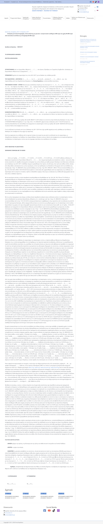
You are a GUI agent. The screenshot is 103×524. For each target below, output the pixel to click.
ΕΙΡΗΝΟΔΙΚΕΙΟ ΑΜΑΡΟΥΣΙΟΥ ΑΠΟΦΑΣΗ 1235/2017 (65, 497)
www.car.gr (31, 367)
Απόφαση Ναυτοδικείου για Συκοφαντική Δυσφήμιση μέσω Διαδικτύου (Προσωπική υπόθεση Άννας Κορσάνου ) (88, 40)
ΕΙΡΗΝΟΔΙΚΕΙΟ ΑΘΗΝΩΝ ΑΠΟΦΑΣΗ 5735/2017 (29, 497)
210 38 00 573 (82, 10)
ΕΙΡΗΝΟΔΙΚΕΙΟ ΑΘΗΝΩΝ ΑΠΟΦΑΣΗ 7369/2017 (47, 497)
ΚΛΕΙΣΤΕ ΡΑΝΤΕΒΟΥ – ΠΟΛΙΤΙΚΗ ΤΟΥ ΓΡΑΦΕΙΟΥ (45, 11)
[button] (29, 18)
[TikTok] (96, 2)
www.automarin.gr (45, 367)
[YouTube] (93, 2)
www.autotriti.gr (55, 367)
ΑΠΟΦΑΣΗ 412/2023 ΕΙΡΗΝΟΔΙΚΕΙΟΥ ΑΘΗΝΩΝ (89, 56)
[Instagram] (98, 2)
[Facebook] (91, 2)
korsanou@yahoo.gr (84, 12)
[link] (98, 7)
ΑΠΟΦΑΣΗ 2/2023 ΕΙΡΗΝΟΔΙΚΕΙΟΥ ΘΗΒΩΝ (88, 52)
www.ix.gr (37, 367)
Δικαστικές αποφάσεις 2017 (12, 32)
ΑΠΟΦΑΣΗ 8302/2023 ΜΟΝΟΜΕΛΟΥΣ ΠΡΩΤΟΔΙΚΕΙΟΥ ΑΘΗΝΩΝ (87, 62)
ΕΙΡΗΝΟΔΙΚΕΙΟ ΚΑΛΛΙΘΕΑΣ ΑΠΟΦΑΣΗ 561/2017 (12, 497)
